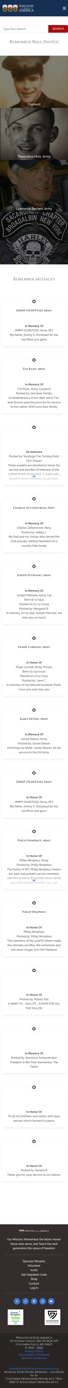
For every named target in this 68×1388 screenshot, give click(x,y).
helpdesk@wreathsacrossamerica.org (34, 1368)
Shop (34, 1279)
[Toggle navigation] (64, 8)
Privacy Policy (34, 1351)
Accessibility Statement (34, 1354)
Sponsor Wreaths (34, 1261)
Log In (34, 1288)
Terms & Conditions (34, 1358)
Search (58, 28)
